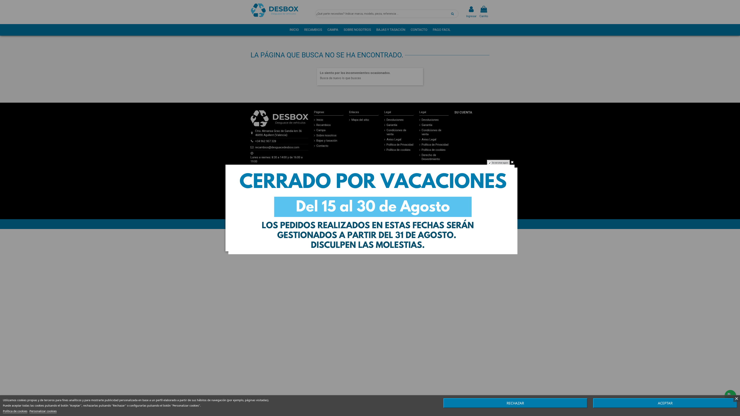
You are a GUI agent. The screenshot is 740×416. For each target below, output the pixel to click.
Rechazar (515, 403)
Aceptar (665, 403)
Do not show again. (500, 163)
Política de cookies (15, 411)
